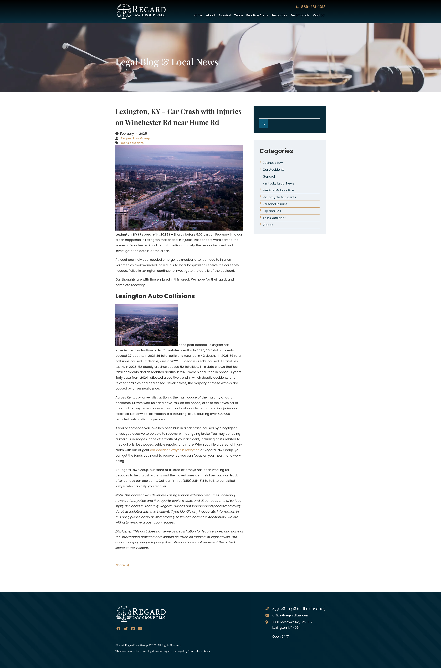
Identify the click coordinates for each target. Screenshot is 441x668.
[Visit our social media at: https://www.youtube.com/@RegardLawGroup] (140, 629)
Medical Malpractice (278, 190)
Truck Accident (274, 218)
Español (225, 15)
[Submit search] (263, 123)
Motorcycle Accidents (279, 197)
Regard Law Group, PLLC (140, 645)
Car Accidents (132, 143)
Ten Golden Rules (199, 651)
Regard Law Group (135, 138)
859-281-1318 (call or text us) (299, 608)
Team (238, 15)
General (269, 176)
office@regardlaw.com (290, 615)
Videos (268, 225)
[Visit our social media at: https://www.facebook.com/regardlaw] (118, 629)
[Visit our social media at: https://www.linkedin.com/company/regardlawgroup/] (133, 629)
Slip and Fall (272, 211)
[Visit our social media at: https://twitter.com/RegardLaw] (126, 629)
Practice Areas (257, 15)
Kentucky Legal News (278, 183)
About (210, 15)
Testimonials (300, 15)
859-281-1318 (313, 6)
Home (198, 15)
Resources (279, 15)
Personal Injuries (275, 204)
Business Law (273, 163)
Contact (319, 15)
